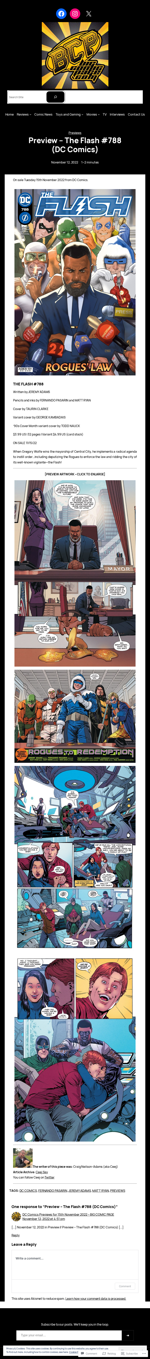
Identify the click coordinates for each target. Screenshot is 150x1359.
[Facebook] (61, 13)
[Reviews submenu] (30, 114)
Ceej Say (42, 1172)
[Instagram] (75, 13)
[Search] (55, 97)
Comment (125, 1286)
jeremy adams (79, 1190)
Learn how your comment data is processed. (95, 1298)
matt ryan (100, 1190)
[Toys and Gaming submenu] (82, 114)
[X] (88, 13)
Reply (16, 1235)
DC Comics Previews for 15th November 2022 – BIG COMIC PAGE (68, 1214)
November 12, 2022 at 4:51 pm (43, 1219)
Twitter (49, 1177)
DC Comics (28, 1190)
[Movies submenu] (99, 114)
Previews (75, 133)
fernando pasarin (52, 1190)
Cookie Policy (76, 1352)
